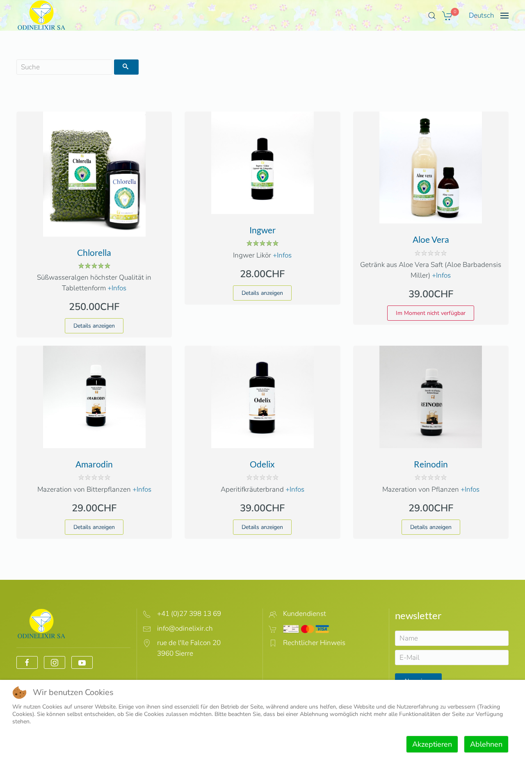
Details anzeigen (94, 326)
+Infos (116, 288)
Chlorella (94, 252)
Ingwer (262, 230)
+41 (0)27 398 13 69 (189, 613)
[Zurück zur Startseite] (41, 15)
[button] (432, 15)
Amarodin (94, 464)
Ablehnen (486, 744)
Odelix (262, 464)
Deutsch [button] (481, 15)
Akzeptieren (432, 744)
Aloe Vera (431, 239)
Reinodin (431, 464)
